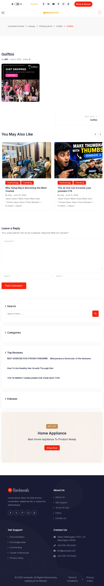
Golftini (93, 120)
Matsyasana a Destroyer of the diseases (70, 358)
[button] (95, 134)
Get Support (61, 502)
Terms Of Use (62, 507)
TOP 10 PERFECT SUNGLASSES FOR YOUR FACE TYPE (33, 378)
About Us (60, 497)
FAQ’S (58, 513)
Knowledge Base (18, 542)
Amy (10, 195)
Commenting (16, 547)
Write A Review (83, 4)
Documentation (17, 537)
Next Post (90, 117)
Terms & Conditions (72, 579)
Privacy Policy (16, 558)
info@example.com (66, 550)
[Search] (99, 12)
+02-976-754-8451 (66, 545)
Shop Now (52, 448)
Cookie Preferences (19, 552)
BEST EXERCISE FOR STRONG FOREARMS (27, 358)
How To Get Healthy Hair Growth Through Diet (30, 368)
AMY (6, 59)
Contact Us (60, 518)
